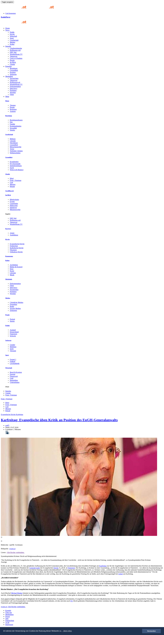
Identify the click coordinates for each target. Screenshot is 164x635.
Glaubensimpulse (16, 48)
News (7, 30)
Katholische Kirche (16, 248)
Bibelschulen (14, 199)
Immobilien (14, 380)
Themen (13, 105)
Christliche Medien (16, 302)
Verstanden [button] (151, 631)
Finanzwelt (14, 376)
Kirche (12, 34)
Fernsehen (13, 304)
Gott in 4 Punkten (16, 58)
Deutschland (14, 332)
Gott (11, 182)
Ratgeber (8, 66)
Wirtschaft (13, 36)
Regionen (13, 109)
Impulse (8, 46)
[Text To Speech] (7, 433)
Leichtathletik (14, 363)
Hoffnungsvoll (15, 82)
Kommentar (9, 256)
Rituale (12, 186)
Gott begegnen (10, 13)
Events (12, 201)
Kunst (12, 271)
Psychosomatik (15, 164)
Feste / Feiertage (15, 180)
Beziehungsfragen (16, 120)
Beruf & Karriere (16, 372)
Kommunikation (15, 126)
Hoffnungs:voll (15, 50)
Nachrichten (14, 78)
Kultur (12, 44)
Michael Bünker (17, 593)
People (12, 60)
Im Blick (13, 62)
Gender (12, 345)
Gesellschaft (14, 40)
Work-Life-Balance (16, 170)
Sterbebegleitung (16, 166)
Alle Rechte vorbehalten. (15, 552)
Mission (12, 184)
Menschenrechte (15, 147)
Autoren (13, 111)
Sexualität (13, 128)
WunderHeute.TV (16, 54)
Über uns (8, 612)
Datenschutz (9, 620)
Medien (12, 42)
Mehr (7, 96)
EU (72, 601)
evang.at (12, 549)
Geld (11, 378)
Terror (12, 149)
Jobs (6, 618)
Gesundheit (14, 70)
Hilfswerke (14, 205)
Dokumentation (15, 86)
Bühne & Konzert (16, 267)
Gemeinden (14, 203)
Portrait (12, 319)
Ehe (11, 122)
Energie (12, 374)
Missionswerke (15, 210)
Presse (7, 616)
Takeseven (13, 56)
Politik (12, 32)
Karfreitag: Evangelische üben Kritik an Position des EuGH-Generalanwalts (59, 420)
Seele (12, 349)
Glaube (12, 64)
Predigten (13, 90)
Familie (12, 124)
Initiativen (13, 208)
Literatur (13, 273)
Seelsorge (13, 74)
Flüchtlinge (14, 143)
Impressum (9, 625)
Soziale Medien (15, 308)
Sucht (12, 168)
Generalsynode (34, 568)
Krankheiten (14, 162)
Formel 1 (13, 359)
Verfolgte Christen (16, 151)
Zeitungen (13, 310)
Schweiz (13, 336)
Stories (12, 321)
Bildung (13, 139)
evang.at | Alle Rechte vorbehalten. (13, 607)
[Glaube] (14, 24)
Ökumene (13, 250)
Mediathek (9, 76)
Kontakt (8, 610)
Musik (12, 275)
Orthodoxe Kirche (16, 252)
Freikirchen (14, 246)
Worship (13, 92)
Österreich (13, 334)
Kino (11, 269)
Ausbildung (14, 235)
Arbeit (12, 233)
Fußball (12, 361)
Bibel (12, 178)
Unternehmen (14, 382)
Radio (12, 306)
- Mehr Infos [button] (67, 631)
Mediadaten (9, 614)
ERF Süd (13, 52)
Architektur (14, 265)
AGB (7, 623)
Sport (12, 38)
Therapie (13, 351)
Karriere (13, 72)
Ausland (13, 330)
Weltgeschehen (15, 153)
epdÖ (7, 425)
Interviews (13, 88)
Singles (12, 130)
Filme (12, 94)
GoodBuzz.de (9, 191)
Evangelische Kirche (17, 244)
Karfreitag (102, 566)
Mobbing (13, 347)
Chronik (13, 141)
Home (7, 28)
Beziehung (13, 68)
